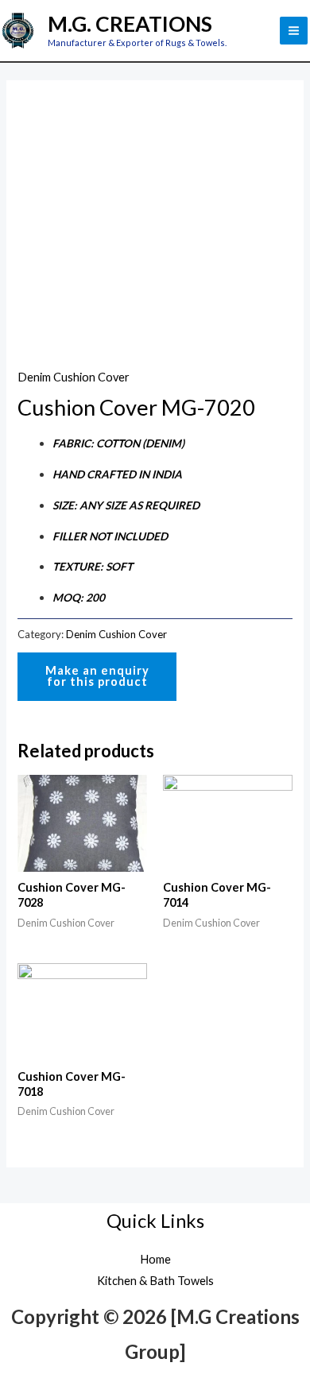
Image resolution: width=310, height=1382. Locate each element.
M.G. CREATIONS (130, 24)
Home (155, 1259)
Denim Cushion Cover (73, 377)
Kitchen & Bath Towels (155, 1280)
